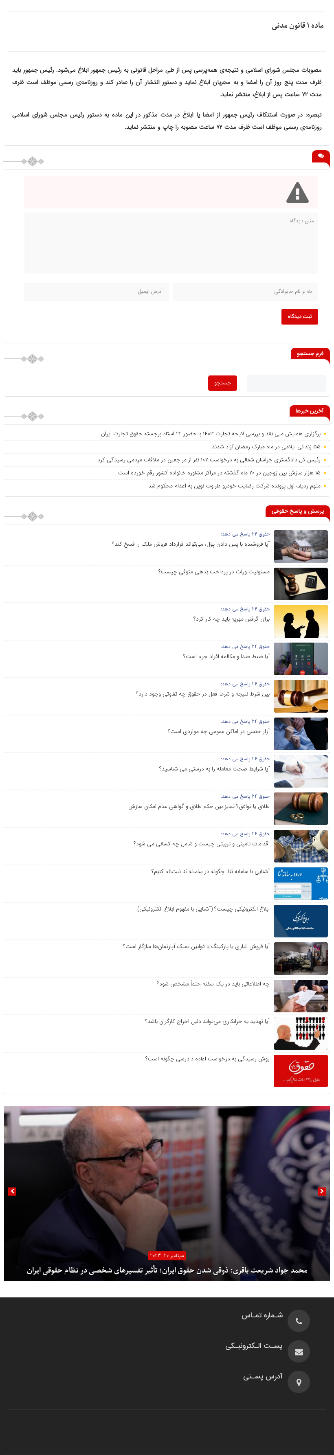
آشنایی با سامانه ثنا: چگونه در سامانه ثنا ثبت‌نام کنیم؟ (211, 871)
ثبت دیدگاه (300, 316)
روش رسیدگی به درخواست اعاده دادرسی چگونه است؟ (207, 1058)
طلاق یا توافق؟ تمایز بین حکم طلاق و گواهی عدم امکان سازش (199, 806)
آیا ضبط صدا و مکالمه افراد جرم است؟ (226, 656)
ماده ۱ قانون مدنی (298, 25)
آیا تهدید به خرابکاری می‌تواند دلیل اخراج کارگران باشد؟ (207, 1021)
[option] (167, 1193)
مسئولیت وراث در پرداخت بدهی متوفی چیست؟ (214, 571)
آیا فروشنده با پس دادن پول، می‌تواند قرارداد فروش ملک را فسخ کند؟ (191, 544)
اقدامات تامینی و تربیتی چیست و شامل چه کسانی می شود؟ (202, 843)
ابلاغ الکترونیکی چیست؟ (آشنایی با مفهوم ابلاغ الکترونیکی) (203, 908)
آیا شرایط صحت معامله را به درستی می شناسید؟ (214, 768)
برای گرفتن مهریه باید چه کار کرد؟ (231, 618)
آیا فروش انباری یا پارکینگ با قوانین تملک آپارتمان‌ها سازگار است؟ (196, 946)
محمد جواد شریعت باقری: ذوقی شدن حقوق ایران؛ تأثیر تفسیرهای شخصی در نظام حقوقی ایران (167, 1270)
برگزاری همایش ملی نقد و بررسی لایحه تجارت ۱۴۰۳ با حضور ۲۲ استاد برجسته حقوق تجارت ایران (211, 433)
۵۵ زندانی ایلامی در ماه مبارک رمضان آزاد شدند (266, 446)
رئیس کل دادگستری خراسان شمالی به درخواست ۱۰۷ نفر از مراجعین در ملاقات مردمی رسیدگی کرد (209, 459)
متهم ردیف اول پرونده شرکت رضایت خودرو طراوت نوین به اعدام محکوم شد (234, 485)
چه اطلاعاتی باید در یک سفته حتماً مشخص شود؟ (213, 983)
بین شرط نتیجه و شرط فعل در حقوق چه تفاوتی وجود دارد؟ (203, 693)
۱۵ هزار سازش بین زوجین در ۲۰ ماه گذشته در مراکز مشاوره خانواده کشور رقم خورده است (219, 472)
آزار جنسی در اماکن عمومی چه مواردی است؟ (219, 731)
